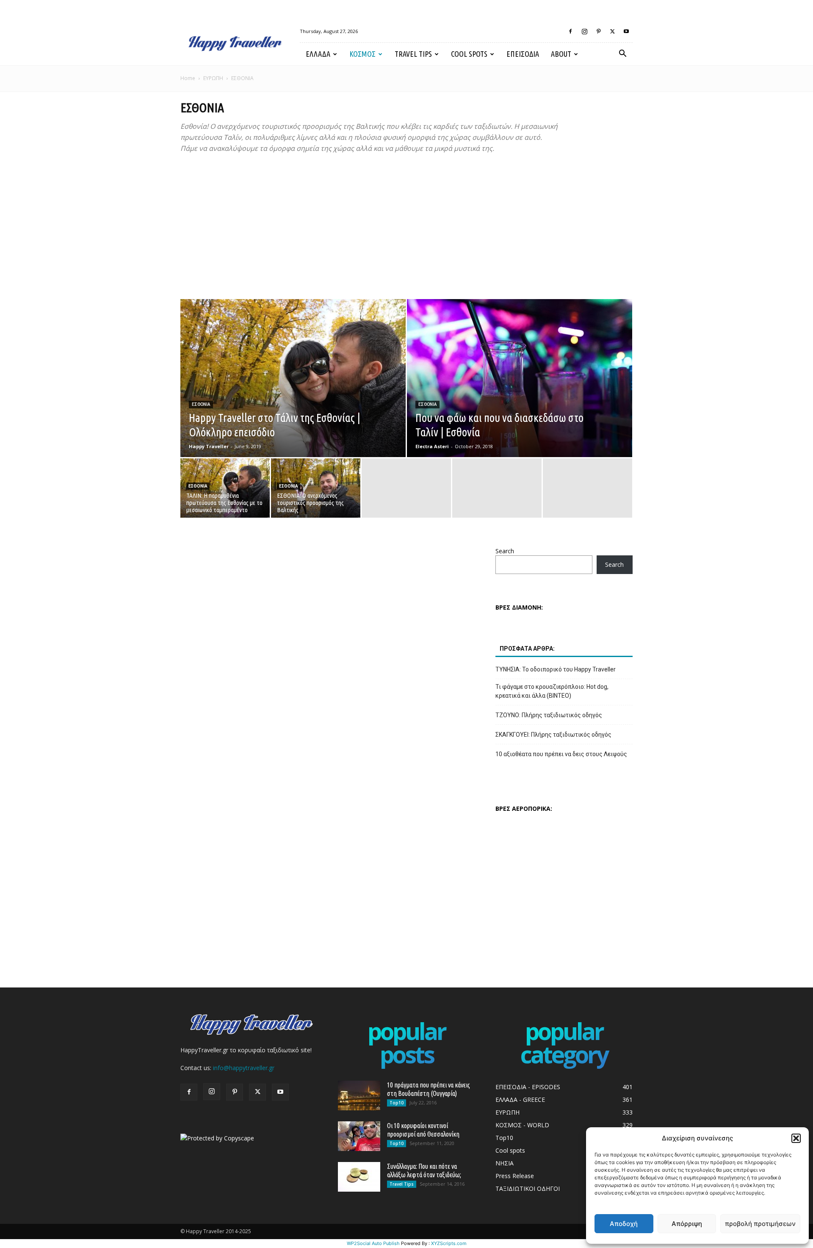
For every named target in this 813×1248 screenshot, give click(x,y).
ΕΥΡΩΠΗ (213, 78)
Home (187, 78)
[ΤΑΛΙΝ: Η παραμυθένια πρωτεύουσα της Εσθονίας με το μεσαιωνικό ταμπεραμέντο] (225, 490)
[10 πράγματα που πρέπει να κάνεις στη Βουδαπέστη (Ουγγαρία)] (359, 1095)
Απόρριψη (687, 1224)
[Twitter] (612, 31)
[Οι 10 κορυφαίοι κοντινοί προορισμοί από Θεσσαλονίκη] (359, 1136)
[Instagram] (584, 31)
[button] (796, 1138)
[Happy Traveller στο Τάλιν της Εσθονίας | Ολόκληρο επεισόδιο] (293, 397)
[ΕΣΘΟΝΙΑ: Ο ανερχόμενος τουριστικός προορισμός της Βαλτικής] (315, 490)
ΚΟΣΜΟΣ (362, 54)
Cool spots (469, 54)
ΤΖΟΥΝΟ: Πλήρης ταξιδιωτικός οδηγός (548, 715)
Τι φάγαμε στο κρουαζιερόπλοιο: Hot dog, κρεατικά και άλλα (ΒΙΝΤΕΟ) (551, 691)
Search (504, 551)
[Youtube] (626, 31)
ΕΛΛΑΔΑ (318, 54)
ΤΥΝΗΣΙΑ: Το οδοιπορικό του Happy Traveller (555, 669)
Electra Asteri (432, 446)
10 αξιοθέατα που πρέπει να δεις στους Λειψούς (561, 754)
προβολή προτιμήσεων (760, 1224)
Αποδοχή (624, 1224)
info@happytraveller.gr (243, 1068)
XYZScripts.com (449, 1243)
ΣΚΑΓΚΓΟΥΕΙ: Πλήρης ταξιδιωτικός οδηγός (553, 734)
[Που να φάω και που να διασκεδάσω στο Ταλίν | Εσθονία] (519, 397)
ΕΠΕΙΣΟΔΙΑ (522, 54)
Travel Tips (413, 54)
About (561, 54)
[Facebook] (570, 31)
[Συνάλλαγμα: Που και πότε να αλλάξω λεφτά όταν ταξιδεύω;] (359, 1177)
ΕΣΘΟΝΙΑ (201, 404)
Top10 (397, 1103)
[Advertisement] (406, 227)
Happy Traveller (209, 446)
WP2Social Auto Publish (373, 1243)
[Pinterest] (598, 31)
